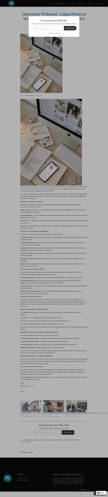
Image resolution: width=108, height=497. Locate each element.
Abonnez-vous (70, 28)
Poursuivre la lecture (54, 33)
